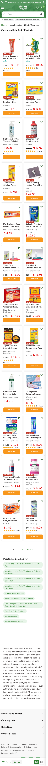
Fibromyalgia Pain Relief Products (24, 20)
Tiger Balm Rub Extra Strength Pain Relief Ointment (34, 306)
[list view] (41, 762)
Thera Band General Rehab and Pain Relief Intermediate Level (34, 268)
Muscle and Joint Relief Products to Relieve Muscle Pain (22, 572)
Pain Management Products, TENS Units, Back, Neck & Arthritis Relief (21, 605)
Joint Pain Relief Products (15, 621)
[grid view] (36, 762)
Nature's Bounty (31, 229)
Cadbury (6, 524)
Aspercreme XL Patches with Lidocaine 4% (10, 102)
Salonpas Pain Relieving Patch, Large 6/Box (10, 437)
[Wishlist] (37, 8)
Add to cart (11, 74)
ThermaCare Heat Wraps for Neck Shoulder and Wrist (11, 306)
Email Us (15, 744)
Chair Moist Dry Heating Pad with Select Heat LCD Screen (33, 186)
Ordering (27, 747)
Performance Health (10, 144)
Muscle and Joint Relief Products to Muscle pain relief (22, 579)
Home (4, 25)
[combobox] (25, 14)
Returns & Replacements (11, 747)
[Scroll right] (43, 19)
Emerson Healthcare (10, 441)
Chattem (6, 105)
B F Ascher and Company (31, 398)
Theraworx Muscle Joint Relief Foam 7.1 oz (11, 479)
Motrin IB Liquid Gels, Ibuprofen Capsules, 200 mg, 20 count (11, 521)
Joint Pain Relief (11, 616)
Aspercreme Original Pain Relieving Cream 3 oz (11, 186)
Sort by (17, 762)
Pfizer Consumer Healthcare (9, 311)
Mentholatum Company (11, 229)
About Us (5, 744)
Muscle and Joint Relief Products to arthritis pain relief (22, 587)
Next (29, 549)
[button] (41, 14)
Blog (35, 747)
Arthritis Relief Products (14, 593)
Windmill (29, 144)
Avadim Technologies (11, 483)
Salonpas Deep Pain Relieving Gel (33, 436)
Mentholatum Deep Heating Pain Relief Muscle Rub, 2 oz (11, 226)
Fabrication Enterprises (11, 271)
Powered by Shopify (9, 753)
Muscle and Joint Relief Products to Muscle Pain (22, 565)
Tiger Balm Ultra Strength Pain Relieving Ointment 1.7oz (11, 349)
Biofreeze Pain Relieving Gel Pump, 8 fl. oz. (9, 394)
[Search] (4, 14)
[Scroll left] (2, 19)
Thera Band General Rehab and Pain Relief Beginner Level (11, 268)
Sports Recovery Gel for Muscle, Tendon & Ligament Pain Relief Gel (11, 59)
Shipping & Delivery (29, 744)
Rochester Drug (31, 524)
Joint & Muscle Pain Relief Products (19, 599)
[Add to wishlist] (19, 39)
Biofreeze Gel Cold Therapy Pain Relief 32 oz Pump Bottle (11, 141)
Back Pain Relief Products (15, 611)
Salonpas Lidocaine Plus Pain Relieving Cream (34, 520)
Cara (27, 188)
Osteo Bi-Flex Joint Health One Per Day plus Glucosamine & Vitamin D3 (34, 227)
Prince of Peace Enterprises (31, 311)
